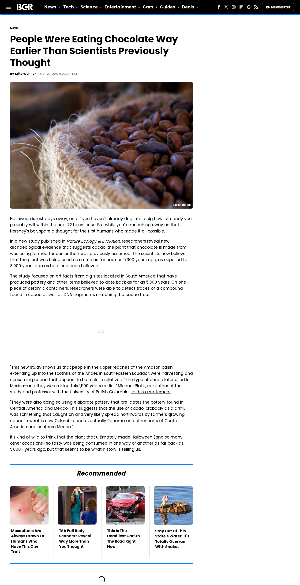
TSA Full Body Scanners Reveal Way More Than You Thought (75, 538)
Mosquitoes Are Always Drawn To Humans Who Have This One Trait (27, 541)
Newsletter (280, 7)
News (50, 7)
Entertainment (120, 7)
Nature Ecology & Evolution (93, 241)
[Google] (249, 7)
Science (89, 7)
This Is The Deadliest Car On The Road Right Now (123, 538)
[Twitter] (226, 7)
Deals (188, 7)
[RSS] (256, 7)
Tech (68, 7)
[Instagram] (234, 7)
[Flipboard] (241, 7)
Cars (148, 7)
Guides (167, 7)
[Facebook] (219, 7)
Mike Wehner (25, 74)
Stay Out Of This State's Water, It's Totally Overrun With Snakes (172, 539)
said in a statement (151, 392)
